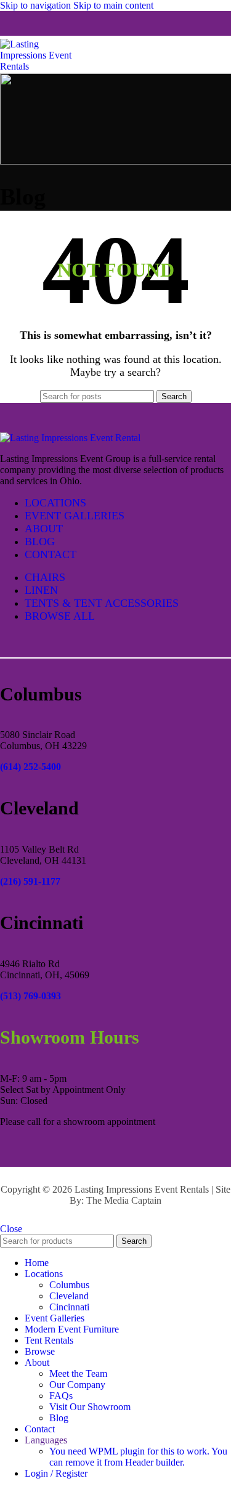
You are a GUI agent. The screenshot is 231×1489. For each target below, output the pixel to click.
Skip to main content (113, 5)
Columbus (69, 1285)
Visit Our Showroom (90, 1407)
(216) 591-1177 (30, 881)
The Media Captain (123, 1200)
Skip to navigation (36, 5)
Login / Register (56, 1473)
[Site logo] (43, 66)
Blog (58, 1418)
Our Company (77, 1384)
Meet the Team (78, 1373)
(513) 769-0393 (30, 996)
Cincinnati (69, 1307)
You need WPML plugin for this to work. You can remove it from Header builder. (138, 1456)
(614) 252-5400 (30, 766)
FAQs (61, 1395)
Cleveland (69, 1296)
